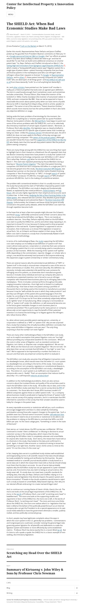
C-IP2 (9, 583)
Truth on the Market (28, 46)
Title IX (59, 602)
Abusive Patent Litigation (26, 164)
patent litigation (12, 41)
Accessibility (40, 602)
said (28, 159)
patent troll (20, 41)
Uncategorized (55, 37)
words (19, 494)
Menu (10, 14)
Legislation (17, 37)
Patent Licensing (34, 37)
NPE (43, 39)
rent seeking (34, 41)
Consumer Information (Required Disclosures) (21, 602)
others (22, 77)
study (41, 241)
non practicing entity (35, 39)
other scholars (19, 87)
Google (46, 75)
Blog (8, 588)
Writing (9, 593)
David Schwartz (49, 190)
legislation (25, 39)
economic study (16, 39)
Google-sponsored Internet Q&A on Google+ (27, 56)
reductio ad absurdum (39, 375)
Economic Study (49, 34)
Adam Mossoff (14, 34)
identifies (26, 128)
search (54, 173)
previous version (35, 133)
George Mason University (69, 600)
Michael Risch (40, 121)
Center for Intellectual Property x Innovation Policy (40, 6)
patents (27, 41)
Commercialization (38, 34)
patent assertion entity (55, 39)
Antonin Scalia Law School (52, 600)
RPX (60, 388)
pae (46, 39)
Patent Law (24, 37)
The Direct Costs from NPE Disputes (48, 169)
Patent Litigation (45, 37)
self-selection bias (57, 414)
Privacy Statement (50, 602)
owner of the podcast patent (44, 137)
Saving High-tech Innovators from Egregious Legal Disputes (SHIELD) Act (35, 65)
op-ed (59, 530)
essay (17, 215)
